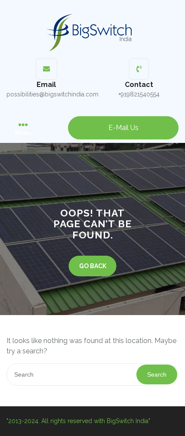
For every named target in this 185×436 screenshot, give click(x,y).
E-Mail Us (123, 128)
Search (156, 374)
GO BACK (92, 266)
